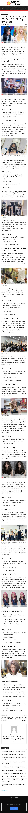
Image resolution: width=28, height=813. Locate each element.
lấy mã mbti (4, 790)
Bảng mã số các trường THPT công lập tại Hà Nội (13, 776)
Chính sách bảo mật (14, 797)
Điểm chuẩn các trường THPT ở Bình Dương (12, 770)
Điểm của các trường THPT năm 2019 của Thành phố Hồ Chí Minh (13, 763)
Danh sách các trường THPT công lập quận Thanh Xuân (13, 785)
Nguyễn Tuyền (4, 24)
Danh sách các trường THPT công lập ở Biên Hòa (13, 751)
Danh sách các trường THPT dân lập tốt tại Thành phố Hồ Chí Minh (13, 780)
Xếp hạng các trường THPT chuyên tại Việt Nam (13, 754)
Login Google (14, 808)
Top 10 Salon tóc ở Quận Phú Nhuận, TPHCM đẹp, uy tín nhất (7, 719)
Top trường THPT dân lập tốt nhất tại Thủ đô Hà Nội (14, 773)
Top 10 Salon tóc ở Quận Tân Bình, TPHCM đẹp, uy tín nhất (13, 19)
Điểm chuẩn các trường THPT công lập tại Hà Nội (13, 767)
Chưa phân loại (8, 11)
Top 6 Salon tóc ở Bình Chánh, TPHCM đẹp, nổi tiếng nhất (21, 719)
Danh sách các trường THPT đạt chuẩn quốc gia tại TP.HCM (14, 758)
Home (2, 11)
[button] (26, 8)
